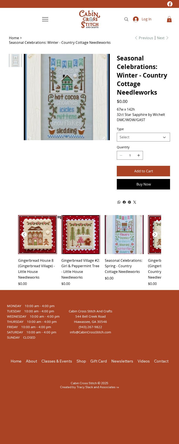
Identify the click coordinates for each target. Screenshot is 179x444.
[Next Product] (155, 234)
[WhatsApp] (119, 202)
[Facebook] (169, 4)
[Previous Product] (24, 234)
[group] (89, 251)
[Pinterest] (129, 202)
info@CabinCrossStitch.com (90, 332)
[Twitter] (135, 202)
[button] (169, 19)
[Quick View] (37, 234)
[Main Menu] (45, 19)
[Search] (126, 19)
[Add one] (138, 155)
